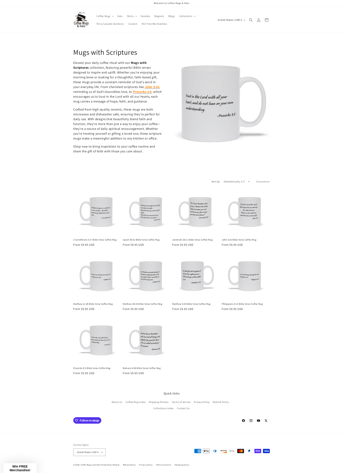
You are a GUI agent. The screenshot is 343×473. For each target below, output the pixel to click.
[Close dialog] (334, 8)
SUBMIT (256, 287)
